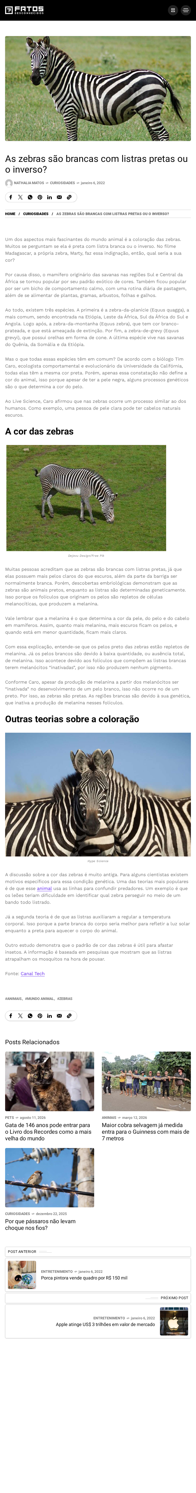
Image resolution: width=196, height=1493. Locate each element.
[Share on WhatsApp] (30, 197)
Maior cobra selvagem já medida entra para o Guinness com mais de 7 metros (145, 1132)
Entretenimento (57, 1271)
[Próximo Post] (174, 1321)
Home (10, 214)
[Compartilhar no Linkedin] (49, 197)
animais (14, 998)
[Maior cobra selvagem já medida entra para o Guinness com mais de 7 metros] (146, 1081)
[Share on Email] (59, 197)
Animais (109, 1117)
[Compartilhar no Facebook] (11, 197)
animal (44, 888)
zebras (65, 998)
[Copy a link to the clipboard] (69, 197)
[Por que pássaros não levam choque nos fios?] (49, 1177)
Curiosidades (62, 183)
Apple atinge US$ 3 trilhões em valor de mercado (105, 1324)
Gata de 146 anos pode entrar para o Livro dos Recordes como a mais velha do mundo (48, 1132)
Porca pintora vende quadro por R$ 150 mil (84, 1278)
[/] (173, 10)
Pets (9, 1117)
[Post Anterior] (22, 1275)
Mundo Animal (40, 998)
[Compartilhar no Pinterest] (40, 197)
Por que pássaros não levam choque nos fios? (40, 1224)
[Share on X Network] (20, 197)
